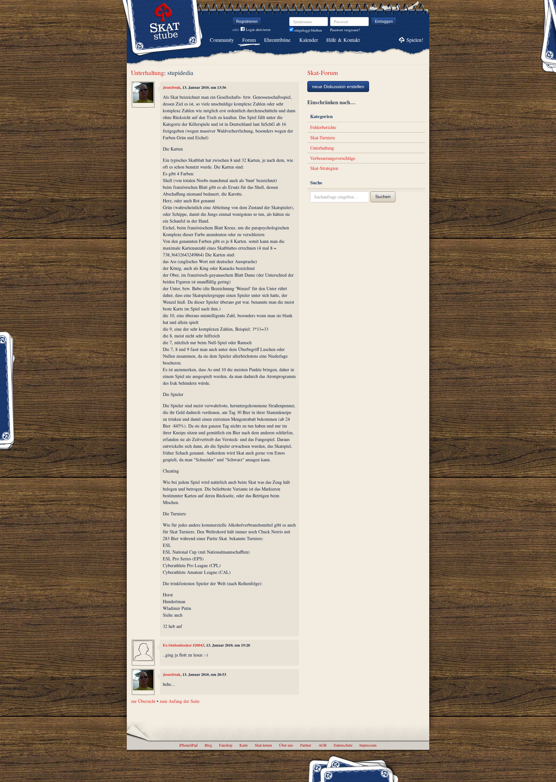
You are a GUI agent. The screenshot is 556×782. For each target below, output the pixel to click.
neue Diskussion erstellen (338, 86)
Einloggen (384, 21)
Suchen (383, 196)
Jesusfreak (172, 87)
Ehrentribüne (277, 39)
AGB (323, 745)
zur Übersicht (143, 701)
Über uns (286, 745)
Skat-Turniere (322, 137)
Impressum (367, 745)
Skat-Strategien (324, 168)
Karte (243, 745)
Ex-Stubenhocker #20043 (183, 645)
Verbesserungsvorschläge (332, 158)
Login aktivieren (258, 29)
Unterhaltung (147, 72)
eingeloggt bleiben (307, 30)
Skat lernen (263, 745)
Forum (249, 39)
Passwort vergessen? (345, 29)
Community (222, 39)
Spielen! (414, 39)
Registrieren (247, 21)
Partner (305, 745)
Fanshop (225, 745)
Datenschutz (343, 745)
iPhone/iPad (188, 745)
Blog (208, 745)
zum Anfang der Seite (179, 701)
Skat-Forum (322, 72)
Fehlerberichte (323, 127)
